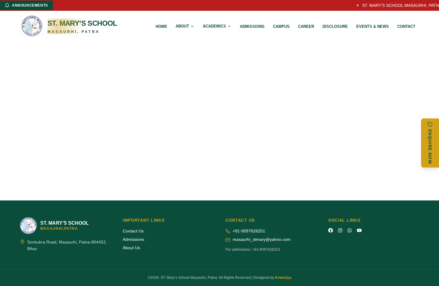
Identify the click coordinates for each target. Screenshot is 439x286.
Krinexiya (283, 278)
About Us (131, 247)
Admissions (133, 239)
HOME (161, 26)
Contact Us (133, 231)
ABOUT (182, 26)
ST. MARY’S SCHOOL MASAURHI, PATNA (399, 5)
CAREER (306, 26)
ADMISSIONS (252, 26)
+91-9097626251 (249, 231)
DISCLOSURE (335, 26)
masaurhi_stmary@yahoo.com (262, 239)
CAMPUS (281, 26)
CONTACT (406, 26)
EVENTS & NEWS (372, 26)
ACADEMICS (214, 26)
